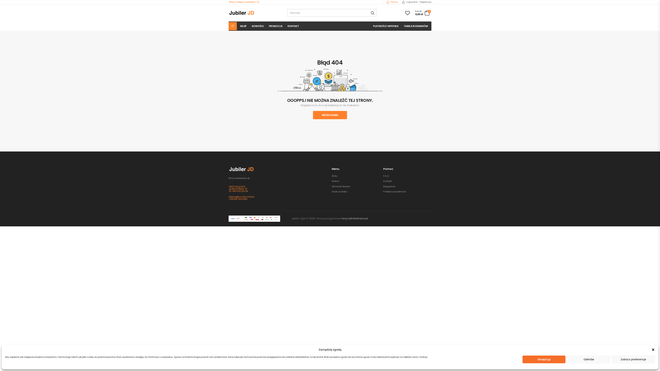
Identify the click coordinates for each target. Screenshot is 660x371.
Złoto (334, 176)
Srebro (335, 181)
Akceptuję (544, 359)
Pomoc (394, 2)
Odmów (589, 359)
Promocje (275, 26)
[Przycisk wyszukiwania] (372, 13)
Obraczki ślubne (341, 186)
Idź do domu (330, 115)
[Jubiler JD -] (242, 13)
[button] (653, 349)
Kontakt (293, 26)
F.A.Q (386, 176)
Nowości (258, 26)
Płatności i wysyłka (385, 26)
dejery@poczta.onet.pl (241, 196)
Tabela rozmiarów (416, 26)
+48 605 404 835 (238, 199)
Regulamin (389, 186)
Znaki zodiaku (339, 191)
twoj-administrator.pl (355, 218)
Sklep (243, 26)
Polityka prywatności (394, 191)
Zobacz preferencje (633, 359)
